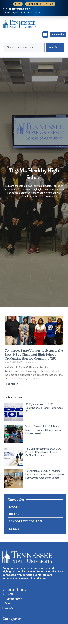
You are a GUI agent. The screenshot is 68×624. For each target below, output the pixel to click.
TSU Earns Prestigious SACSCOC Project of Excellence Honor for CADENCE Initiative (43, 452)
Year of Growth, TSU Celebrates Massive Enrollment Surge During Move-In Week (43, 430)
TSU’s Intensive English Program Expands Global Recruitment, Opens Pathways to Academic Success (44, 474)
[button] (45, 34)
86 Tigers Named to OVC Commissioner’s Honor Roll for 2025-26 (45, 408)
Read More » (12, 384)
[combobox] (24, 47)
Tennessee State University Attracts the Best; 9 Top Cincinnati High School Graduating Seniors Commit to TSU (34, 354)
